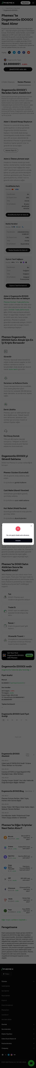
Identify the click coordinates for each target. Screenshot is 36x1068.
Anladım (18, 540)
